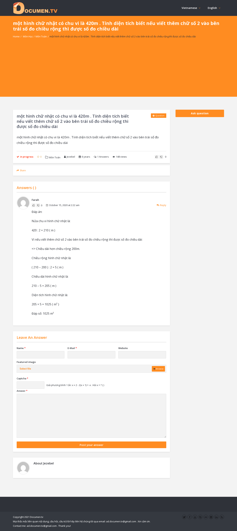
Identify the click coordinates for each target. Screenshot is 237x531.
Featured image (26, 362)
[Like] (156, 157)
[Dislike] (161, 157)
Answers (103, 156)
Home (16, 36)
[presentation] (33, 248)
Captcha (22, 378)
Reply (163, 205)
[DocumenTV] (35, 8)
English (212, 8)
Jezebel (71, 156)
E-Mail (72, 348)
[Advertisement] (118, 71)
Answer (22, 390)
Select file (25, 368)
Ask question (199, 113)
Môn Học (28, 36)
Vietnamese (189, 8)
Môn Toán (41, 36)
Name (21, 348)
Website (123, 348)
